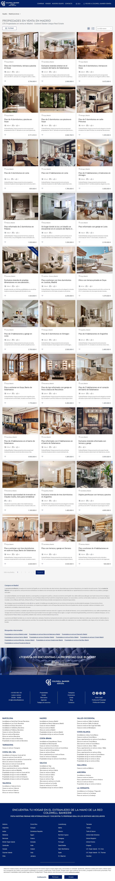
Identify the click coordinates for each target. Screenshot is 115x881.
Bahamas (5, 835)
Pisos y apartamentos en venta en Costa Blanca (91, 739)
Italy (31, 852)
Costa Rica (33, 824)
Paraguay (61, 838)
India (31, 845)
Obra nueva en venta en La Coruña (50, 781)
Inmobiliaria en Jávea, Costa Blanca (87, 735)
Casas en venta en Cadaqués (48, 756)
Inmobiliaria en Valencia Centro (11, 786)
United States (90, 842)
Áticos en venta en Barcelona (11, 736)
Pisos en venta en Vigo (46, 777)
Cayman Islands (7, 852)
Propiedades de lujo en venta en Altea (88, 761)
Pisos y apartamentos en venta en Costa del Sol (16, 759)
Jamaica (33, 856)
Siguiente (40, 572)
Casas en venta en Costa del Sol (12, 757)
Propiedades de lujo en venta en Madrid (51, 732)
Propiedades (44, 693)
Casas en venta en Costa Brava (49, 746)
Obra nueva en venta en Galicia (49, 770)
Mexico (60, 831)
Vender (48, 3)
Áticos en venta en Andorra (85, 782)
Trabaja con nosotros (43, 702)
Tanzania (89, 824)
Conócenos (71, 695)
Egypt (32, 835)
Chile (3, 856)
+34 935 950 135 (16, 693)
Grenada (32, 842)
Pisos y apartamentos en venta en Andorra (90, 779)
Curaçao (32, 828)
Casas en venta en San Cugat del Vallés (89, 725)
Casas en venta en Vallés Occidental (88, 721)
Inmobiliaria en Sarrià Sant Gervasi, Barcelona (15, 721)
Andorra (4, 824)
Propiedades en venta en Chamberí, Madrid (41, 637)
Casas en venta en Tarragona (11, 748)
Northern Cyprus (63, 835)
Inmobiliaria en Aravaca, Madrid (49, 721)
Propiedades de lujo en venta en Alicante (89, 756)
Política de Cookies (99, 702)
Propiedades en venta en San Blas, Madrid (77, 640)
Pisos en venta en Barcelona (10, 734)
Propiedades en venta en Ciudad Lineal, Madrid (49, 640)
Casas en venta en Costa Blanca (86, 737)
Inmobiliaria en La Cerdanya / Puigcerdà (88, 791)
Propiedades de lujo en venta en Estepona (14, 777)
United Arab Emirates (92, 835)
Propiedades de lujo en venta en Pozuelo (52, 734)
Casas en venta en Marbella (10, 766)
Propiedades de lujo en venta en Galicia (51, 787)
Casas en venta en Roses (47, 752)
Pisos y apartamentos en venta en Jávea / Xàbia (91, 748)
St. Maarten (62, 856)
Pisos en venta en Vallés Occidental (87, 723)
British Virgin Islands (8, 842)
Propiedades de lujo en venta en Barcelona (15, 741)
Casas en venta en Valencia (10, 788)
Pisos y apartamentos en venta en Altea (89, 752)
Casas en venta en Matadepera (86, 728)
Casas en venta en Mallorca (85, 768)
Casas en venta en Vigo (47, 779)
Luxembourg (62, 824)
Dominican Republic (36, 831)
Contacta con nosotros (57, 664)
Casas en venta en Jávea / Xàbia (86, 746)
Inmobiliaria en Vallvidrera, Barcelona (13, 728)
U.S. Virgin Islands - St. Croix (95, 849)
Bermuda (5, 838)
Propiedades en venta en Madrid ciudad (16, 634)
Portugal (61, 842)
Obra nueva (43, 697)
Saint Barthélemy (63, 849)
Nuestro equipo (58, 3)
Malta (60, 828)
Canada (4, 849)
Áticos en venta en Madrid (47, 730)
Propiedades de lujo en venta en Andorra (89, 784)
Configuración (41, 877)
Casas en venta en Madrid (47, 725)
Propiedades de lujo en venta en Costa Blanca (90, 754)
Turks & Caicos (91, 831)
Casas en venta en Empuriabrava (49, 750)
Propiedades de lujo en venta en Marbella (14, 774)
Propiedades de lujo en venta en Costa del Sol (16, 772)
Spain (60, 852)
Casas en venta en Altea (84, 750)
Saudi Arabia (62, 845)
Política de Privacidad (99, 700)
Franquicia (71, 693)
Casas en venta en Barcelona (11, 732)
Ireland (32, 849)
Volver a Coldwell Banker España (98, 3)
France (32, 838)
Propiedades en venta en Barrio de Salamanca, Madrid (44, 634)
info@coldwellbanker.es (16, 700)
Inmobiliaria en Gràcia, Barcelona (12, 725)
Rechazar (55, 877)
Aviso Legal (99, 697)
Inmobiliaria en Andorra (84, 775)
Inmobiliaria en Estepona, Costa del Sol (14, 755)
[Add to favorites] (5, 81)
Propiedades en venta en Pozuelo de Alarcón (17, 643)
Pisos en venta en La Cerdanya (86, 795)
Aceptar (71, 877)
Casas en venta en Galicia (47, 772)
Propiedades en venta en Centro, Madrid (16, 637)
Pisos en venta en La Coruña (48, 783)
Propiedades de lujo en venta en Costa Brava (53, 759)
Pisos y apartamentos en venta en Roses (52, 754)
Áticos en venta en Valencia (10, 792)
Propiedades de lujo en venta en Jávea (88, 759)
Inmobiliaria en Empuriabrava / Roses (51, 741)
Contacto (68, 3)
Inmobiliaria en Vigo (45, 766)
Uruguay (88, 845)
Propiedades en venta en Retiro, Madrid (67, 637)
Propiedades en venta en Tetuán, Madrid (92, 637)
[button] (15, 14)
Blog (71, 700)
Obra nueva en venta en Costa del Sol (13, 764)
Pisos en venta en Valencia (10, 790)
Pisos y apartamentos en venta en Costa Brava (54, 748)
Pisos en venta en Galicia (47, 774)
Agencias (44, 700)
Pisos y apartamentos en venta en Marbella (15, 768)
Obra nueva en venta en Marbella (12, 770)
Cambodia (5, 845)
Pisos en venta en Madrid (47, 728)
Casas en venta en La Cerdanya (86, 793)
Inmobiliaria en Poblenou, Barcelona (12, 730)
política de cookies (74, 872)
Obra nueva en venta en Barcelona (12, 738)
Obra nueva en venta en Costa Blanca (88, 743)
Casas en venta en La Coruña (48, 785)
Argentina (5, 828)
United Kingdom (91, 838)
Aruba (4, 831)
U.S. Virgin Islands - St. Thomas (96, 852)
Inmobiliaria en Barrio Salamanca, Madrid (52, 723)
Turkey (88, 828)
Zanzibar (88, 856)
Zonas (71, 697)
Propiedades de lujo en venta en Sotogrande (15, 779)
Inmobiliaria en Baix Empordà (48, 743)
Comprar (40, 3)
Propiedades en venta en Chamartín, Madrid (74, 634)
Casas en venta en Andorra (85, 777)
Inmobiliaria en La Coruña (47, 768)
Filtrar (11, 28)
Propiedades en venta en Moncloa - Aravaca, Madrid (19, 640)
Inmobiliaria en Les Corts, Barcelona (13, 723)
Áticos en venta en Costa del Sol (12, 761)
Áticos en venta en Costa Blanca (87, 741)
